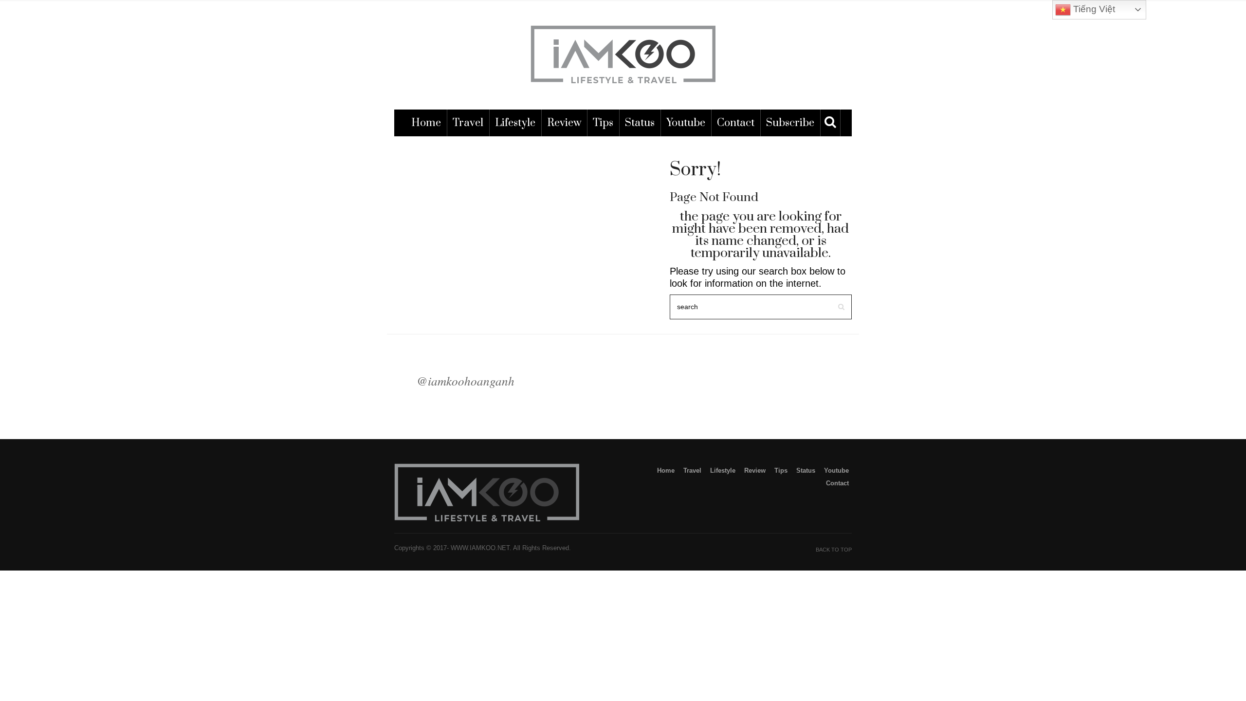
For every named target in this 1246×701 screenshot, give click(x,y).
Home (426, 122)
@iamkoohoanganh (465, 380)
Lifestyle (515, 122)
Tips (603, 122)
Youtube (685, 122)
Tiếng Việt (1093, 9)
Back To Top (834, 550)
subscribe (790, 122)
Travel (468, 122)
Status (640, 122)
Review (564, 122)
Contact (735, 122)
